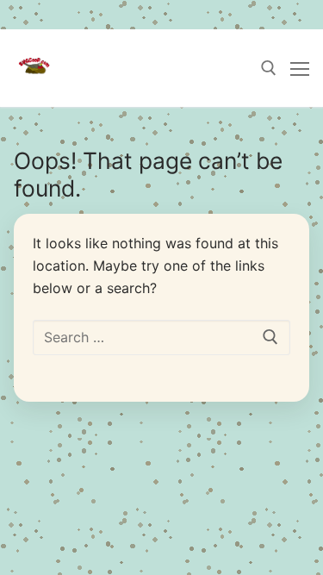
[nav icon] (299, 68)
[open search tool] (268, 68)
